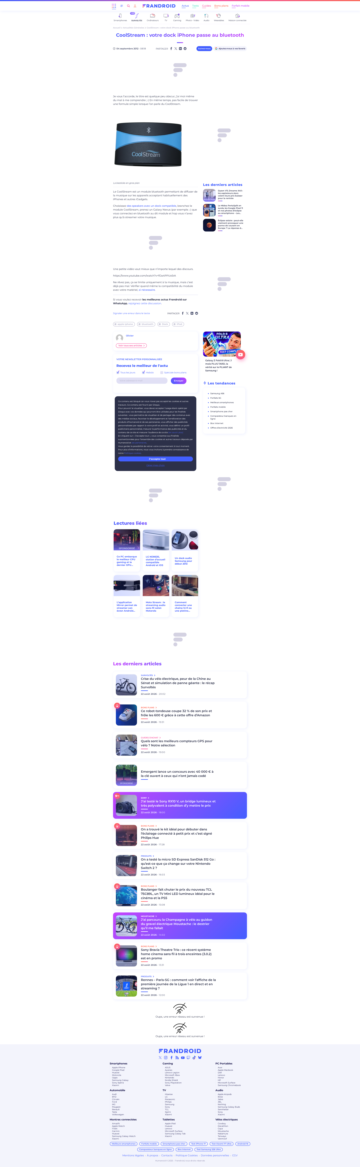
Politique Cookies (187, 1155)
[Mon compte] (135, 6)
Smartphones (118, 1063)
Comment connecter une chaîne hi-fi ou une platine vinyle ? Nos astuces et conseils (183, 606)
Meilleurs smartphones (222, 402)
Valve (167, 1085)
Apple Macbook (225, 1070)
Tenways (222, 1136)
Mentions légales (133, 1155)
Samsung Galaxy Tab (175, 1133)
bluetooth (147, 324)
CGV (235, 1155)
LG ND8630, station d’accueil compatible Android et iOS (155, 561)
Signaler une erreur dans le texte (131, 313)
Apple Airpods (225, 1094)
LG (166, 1097)
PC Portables (223, 1063)
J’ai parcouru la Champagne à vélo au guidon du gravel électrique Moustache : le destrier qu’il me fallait (176, 924)
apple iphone (125, 324)
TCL (167, 1109)
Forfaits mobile (218, 407)
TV (164, 1090)
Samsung (169, 1104)
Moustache (223, 1131)
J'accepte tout (157, 459)
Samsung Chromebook (229, 1085)
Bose (220, 1097)
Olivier (130, 335)
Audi (114, 1094)
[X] (160, 1057)
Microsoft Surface (226, 1082)
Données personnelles (215, 1155)
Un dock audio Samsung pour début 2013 (183, 561)
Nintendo (169, 1077)
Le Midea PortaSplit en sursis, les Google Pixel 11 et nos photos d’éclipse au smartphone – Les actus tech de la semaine (230, 212)
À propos (152, 1155)
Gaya (220, 1128)
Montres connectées (123, 1119)
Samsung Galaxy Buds (229, 1107)
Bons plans (221, 5)
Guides (206, 5)
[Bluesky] (200, 1057)
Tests (195, 5)
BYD (114, 1097)
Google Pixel (118, 1070)
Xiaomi (115, 1085)
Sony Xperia (118, 1082)
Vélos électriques (226, 1119)
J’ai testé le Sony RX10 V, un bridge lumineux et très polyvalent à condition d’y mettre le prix (178, 803)
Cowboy (222, 1123)
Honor (221, 1077)
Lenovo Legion (172, 1072)
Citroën (115, 1099)
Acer (220, 1067)
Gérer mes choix (155, 465)
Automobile (117, 1090)
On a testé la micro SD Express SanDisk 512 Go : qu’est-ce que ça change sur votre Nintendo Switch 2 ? (178, 864)
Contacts (167, 1155)
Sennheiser (223, 1109)
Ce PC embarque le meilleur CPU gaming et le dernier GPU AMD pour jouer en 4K (127, 561)
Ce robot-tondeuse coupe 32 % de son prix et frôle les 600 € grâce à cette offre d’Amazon (176, 713)
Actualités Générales (133, 27)
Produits (146, 856)
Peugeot (116, 1107)
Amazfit (116, 1123)
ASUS (167, 1067)
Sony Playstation (173, 1082)
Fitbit (114, 1128)
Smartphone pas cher (221, 411)
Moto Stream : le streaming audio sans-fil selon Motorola (155, 606)
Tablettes (169, 1119)
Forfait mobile (240, 5)
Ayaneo (168, 1070)
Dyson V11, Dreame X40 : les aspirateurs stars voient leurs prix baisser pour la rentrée (230, 194)
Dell (220, 1072)
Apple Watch (118, 1126)
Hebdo (149, 372)
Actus (185, 5)
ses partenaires (139, 442)
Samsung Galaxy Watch (124, 1136)
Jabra (220, 1099)
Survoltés (147, 675)
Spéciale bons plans (175, 372)
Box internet (216, 423)
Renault (116, 1109)
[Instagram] (166, 1057)
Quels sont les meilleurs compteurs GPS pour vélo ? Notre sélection (176, 743)
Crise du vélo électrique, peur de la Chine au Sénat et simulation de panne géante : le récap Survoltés (178, 683)
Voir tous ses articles (130, 345)
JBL (219, 1102)
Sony (167, 1107)
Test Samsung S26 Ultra (209, 1149)
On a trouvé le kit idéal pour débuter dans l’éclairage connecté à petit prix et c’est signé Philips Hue (176, 833)
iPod (179, 324)
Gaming (168, 1063)
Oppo (115, 1077)
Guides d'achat (150, 737)
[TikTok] (194, 1057)
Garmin (116, 1131)
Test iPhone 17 (198, 1144)
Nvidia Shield (171, 1080)
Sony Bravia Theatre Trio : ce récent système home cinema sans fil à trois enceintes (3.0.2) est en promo (176, 954)
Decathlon (223, 1126)
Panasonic (170, 1099)
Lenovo (221, 1075)
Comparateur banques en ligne (155, 1149)
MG (113, 1104)
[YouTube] (183, 1057)
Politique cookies (132, 453)
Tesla (114, 1112)
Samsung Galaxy (120, 1080)
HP (219, 1080)
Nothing (222, 1104)
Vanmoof (222, 1138)
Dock (165, 324)
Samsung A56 (217, 393)
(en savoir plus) (175, 432)
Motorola (116, 1075)
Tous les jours (127, 372)
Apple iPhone (118, 1067)
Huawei (115, 1072)
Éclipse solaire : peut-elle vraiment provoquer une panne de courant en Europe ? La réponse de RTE (230, 225)
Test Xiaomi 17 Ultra (221, 1144)
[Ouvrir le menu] (113, 5)
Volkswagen (118, 1114)
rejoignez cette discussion (144, 303)
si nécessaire (147, 289)
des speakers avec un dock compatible (151, 205)
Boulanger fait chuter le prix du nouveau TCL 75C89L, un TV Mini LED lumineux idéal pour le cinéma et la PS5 (178, 894)
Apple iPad (170, 1123)
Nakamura (223, 1133)
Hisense (169, 1094)
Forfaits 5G (215, 398)
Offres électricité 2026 (221, 428)
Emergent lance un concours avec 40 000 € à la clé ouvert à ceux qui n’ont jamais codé (177, 774)
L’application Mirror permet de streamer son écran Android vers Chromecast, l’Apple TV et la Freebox (127, 606)
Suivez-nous (204, 48)
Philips (168, 1102)
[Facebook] (171, 1057)
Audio (219, 1090)
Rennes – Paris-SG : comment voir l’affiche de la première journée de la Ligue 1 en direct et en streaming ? (178, 984)
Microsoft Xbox (172, 1075)
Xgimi (168, 1112)
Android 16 (242, 1144)
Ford (114, 1102)
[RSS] (177, 1057)
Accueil (117, 27)
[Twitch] (188, 1057)
